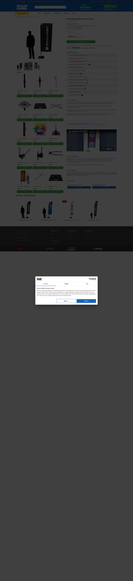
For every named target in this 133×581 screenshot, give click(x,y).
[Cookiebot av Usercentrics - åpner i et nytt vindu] (90, 279)
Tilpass (65, 301)
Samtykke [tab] (45, 283)
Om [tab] (87, 283)
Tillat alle (86, 301)
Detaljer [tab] (66, 283)
